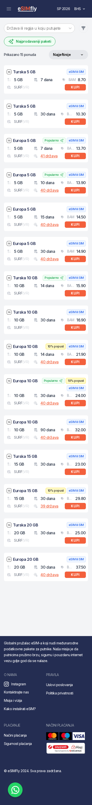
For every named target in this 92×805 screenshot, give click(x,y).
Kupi (75, 87)
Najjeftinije (62, 55)
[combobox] (7, 28)
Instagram (18, 684)
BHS (81, 10)
